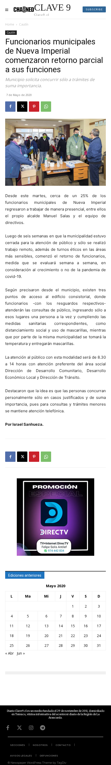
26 (28, 645)
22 (73, 635)
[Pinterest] (34, 106)
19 (28, 635)
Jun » (21, 653)
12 (28, 625)
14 (61, 625)
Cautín (23, 24)
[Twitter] (19, 727)
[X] (22, 106)
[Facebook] (10, 106)
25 (12, 645)
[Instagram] (31, 727)
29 (73, 645)
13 (46, 625)
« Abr (9, 653)
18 (12, 635)
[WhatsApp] (46, 106)
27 (46, 645)
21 (61, 635)
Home (9, 24)
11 (12, 625)
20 (46, 635)
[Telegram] (42, 727)
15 (73, 625)
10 (99, 616)
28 (61, 645)
